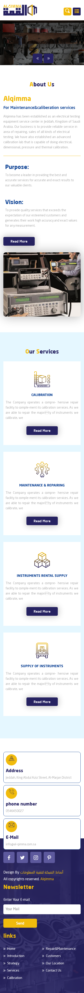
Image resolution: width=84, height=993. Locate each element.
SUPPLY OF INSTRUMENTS (42, 666)
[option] (42, 42)
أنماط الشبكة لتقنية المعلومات (41, 872)
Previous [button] (37, 58)
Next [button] (48, 58)
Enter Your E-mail (16, 900)
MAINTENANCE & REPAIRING (42, 485)
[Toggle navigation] (77, 11)
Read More (19, 241)
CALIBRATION (42, 395)
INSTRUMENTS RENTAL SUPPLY (42, 575)
